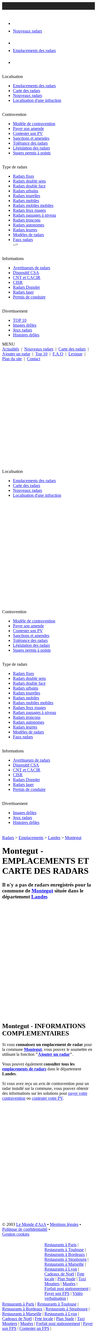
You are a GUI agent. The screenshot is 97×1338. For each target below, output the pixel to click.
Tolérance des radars (30, 143)
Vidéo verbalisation (63, 1296)
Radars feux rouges (29, 210)
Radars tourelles (26, 195)
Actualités (10, 349)
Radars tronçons (26, 220)
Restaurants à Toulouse (64, 1249)
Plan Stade (66, 1279)
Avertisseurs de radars (31, 267)
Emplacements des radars (34, 85)
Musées (69, 1283)
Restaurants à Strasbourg (65, 1259)
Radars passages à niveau (34, 215)
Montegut (73, 837)
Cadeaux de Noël (59, 1274)
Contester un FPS (34, 1328)
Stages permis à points (32, 153)
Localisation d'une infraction (37, 100)
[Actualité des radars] (26, 62)
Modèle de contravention (34, 123)
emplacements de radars (24, 1069)
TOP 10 (19, 320)
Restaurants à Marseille (64, 1264)
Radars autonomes (28, 225)
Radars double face (29, 186)
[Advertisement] (48, 413)
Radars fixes (23, 176)
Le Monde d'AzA (31, 1224)
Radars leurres (25, 230)
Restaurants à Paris (60, 1244)
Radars (8, 837)
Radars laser (23, 292)
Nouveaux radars (27, 95)
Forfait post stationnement (66, 1288)
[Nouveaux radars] (17, 23)
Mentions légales (64, 1224)
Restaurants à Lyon (60, 1269)
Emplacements (31, 837)
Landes (54, 837)
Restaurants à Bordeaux (64, 1254)
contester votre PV (47, 1098)
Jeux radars (22, 330)
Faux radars (23, 239)
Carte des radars (26, 90)
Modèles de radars (28, 234)
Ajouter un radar (16, 354)
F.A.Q (58, 354)
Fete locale (44, 1318)
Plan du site (12, 358)
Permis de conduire (29, 297)
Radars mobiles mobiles (33, 205)
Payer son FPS (57, 1293)
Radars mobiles (26, 200)
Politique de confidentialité (24, 1229)
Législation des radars (31, 148)
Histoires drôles (26, 335)
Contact (33, 358)
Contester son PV (28, 133)
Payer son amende (28, 128)
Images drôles (24, 325)
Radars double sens (29, 181)
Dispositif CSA (26, 272)
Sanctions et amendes (31, 138)
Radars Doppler (26, 287)
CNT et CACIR (26, 277)
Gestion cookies (15, 1234)
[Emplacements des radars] (17, 43)
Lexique (75, 354)
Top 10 (41, 354)
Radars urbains (25, 191)
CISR (18, 282)
